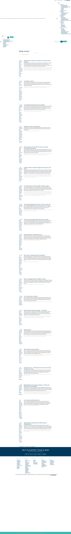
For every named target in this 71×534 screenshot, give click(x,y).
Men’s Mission (31, 355)
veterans (42, 154)
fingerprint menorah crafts (36, 191)
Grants (27, 67)
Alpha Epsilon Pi (25, 174)
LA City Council (38, 429)
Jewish (36, 86)
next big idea (32, 87)
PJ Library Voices (32, 194)
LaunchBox (27, 87)
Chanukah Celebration (29, 191)
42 (25, 446)
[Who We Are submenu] (63, 15)
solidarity (43, 284)
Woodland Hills (27, 431)
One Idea (50, 374)
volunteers (46, 154)
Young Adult (42, 87)
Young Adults (45, 87)
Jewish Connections (39, 86)
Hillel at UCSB (34, 175)
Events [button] (58, 0)
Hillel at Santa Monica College (27, 175)
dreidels (33, 191)
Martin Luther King (46, 110)
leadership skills (44, 374)
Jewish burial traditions (35, 392)
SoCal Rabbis (34, 393)
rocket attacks (36, 284)
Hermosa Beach (43, 335)
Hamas (28, 284)
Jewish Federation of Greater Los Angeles (42, 68)
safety (47, 301)
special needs (30, 317)
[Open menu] (57, 18)
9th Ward (25, 354)
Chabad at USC (38, 174)
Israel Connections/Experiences (48, 67)
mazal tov (45, 193)
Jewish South (50, 354)
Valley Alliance (44, 430)
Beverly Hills (25, 335)
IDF (27, 301)
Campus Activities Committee (30, 174)
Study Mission (33, 317)
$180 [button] (35, 454)
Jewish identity (49, 175)
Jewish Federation (43, 86)
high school (33, 67)
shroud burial (29, 393)
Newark (35, 111)
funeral (34, 391)
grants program (29, 67)
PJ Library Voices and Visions (37, 194)
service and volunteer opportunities (27, 210)
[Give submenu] (61, 27)
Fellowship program (26, 374)
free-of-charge (33, 86)
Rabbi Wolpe (25, 393)
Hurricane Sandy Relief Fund (42, 354)
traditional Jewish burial (40, 393)
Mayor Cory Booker (29, 111)
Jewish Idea (49, 86)
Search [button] (55, 0)
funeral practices (43, 391)
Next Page (33, 446)
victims (51, 301)
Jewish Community (42, 110)
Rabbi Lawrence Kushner (48, 194)
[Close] (54, 42)
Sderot (39, 284)
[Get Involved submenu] (63, 4)
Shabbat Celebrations (32, 405)
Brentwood (30, 335)
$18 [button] (26, 454)
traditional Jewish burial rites (46, 393)
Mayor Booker (25, 111)
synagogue (41, 355)
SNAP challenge (38, 111)
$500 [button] (39, 454)
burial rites (25, 391)
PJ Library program (28, 194)
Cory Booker (31, 110)
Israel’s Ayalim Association (29, 429)
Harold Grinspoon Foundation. (47, 191)
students (34, 261)
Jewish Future (48, 68)
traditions (38, 405)
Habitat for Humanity (33, 354)
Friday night (40, 335)
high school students (36, 67)
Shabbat (29, 405)
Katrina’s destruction (28, 355)
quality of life (25, 317)
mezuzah (49, 429)
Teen (39, 87)
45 (28, 446)
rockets (45, 301)
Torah (40, 111)
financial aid (25, 67)
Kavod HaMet (45, 392)
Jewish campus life (41, 175)
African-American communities (27, 110)
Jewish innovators (40, 374)
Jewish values (28, 193)
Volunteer (44, 154)
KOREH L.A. (32, 261)
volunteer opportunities (33, 210)
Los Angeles (29, 87)
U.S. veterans (36, 154)
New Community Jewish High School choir (29, 430)
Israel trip (37, 68)
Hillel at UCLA (31, 175)
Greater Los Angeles (42, 191)
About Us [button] (61, 0)
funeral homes (39, 391)
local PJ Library (31, 193)
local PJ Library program (41, 193)
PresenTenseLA (28, 375)
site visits (27, 317)
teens (40, 87)
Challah (32, 335)
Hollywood (29, 374)
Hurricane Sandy (36, 354)
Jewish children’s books (36, 192)
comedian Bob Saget (35, 335)
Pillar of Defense (40, 301)
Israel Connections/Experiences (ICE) (27, 68)
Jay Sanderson (46, 335)
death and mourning (28, 391)
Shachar (41, 284)
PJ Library (48, 193)
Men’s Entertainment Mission (35, 301)
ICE (43, 67)
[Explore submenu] (62, 21)
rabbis (27, 393)
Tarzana (30, 154)
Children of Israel (25, 284)
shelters (28, 154)
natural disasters (34, 355)
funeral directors (36, 391)
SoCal (32, 393)
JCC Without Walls (32, 192)
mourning (48, 392)
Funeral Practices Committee (48, 391)
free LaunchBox (30, 86)
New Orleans (38, 355)
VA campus (39, 154)
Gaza (24, 301)
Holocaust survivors (41, 67)
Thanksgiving (37, 261)
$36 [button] (30, 454)
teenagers (36, 317)
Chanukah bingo (25, 191)
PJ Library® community (43, 194)
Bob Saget (28, 335)
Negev (24, 430)
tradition (37, 393)
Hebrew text (37, 110)
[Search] (8, 37)
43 (26, 446)
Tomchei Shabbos (33, 154)
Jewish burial (27, 392)
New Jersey (33, 111)
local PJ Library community (36, 193)
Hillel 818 (51, 174)
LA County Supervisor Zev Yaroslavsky (44, 429)
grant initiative (46, 174)
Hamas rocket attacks (31, 284)
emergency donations (28, 354)
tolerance (40, 317)
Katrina (24, 355)
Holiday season (26, 261)
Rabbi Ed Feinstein (36, 430)
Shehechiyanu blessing (40, 430)
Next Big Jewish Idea (36, 87)
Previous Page (21, 446)
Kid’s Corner (29, 261)
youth (36, 210)
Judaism (25, 87)
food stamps (34, 110)
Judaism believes (42, 392)
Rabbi (50, 392)
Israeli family (30, 301)
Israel (44, 67)
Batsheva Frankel (25, 86)
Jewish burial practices (30, 392)
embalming (32, 391)
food (38, 335)
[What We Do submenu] (63, 11)
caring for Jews (25, 429)
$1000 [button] (44, 454)
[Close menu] (59, 3)
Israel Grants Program (34, 68)
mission (51, 429)
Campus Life (35, 174)
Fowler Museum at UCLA (42, 174)
